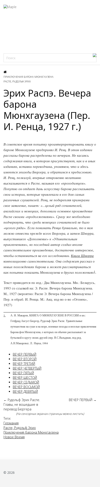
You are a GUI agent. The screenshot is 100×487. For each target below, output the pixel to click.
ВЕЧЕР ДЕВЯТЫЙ (25, 391)
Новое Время (14, 437)
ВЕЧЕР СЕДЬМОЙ (26, 382)
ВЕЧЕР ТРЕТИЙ (24, 363)
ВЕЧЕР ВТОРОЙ (25, 359)
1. (4, 315)
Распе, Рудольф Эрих (17, 81)
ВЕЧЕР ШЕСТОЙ (25, 377)
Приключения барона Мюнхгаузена (28, 76)
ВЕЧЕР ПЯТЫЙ (23, 373)
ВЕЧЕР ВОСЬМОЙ (26, 387)
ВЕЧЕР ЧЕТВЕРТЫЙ (27, 368)
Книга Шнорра (82, 255)
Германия (11, 423)
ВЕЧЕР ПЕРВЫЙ (24, 354)
